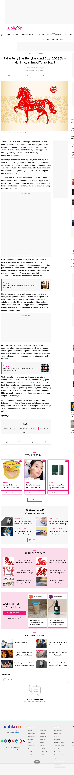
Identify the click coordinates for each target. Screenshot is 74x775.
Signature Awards (59, 742)
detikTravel (43, 730)
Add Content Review (14, 613)
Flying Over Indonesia (60, 758)
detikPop (42, 755)
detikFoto (42, 748)
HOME (8, 35)
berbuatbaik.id (58, 730)
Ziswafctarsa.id (58, 755)
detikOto (30, 751)
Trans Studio (57, 748)
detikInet (30, 739)
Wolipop (42, 739)
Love (42, 39)
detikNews (31, 730)
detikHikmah (43, 751)
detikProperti (31, 755)
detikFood (43, 733)
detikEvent (57, 739)
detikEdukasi (31, 733)
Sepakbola (31, 748)
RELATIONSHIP (60, 35)
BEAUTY (50, 35)
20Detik (42, 745)
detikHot (30, 742)
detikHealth (43, 736)
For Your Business (59, 761)
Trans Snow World (59, 745)
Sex (48, 39)
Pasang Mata (57, 733)
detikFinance (31, 736)
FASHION (16, 35)
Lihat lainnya (25, 432)
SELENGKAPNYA (34, 500)
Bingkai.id (57, 751)
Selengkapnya (13, 618)
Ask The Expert (57, 39)
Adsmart (56, 736)
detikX (42, 742)
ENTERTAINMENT (28, 35)
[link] (34, 509)
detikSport (31, 745)
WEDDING (40, 35)
